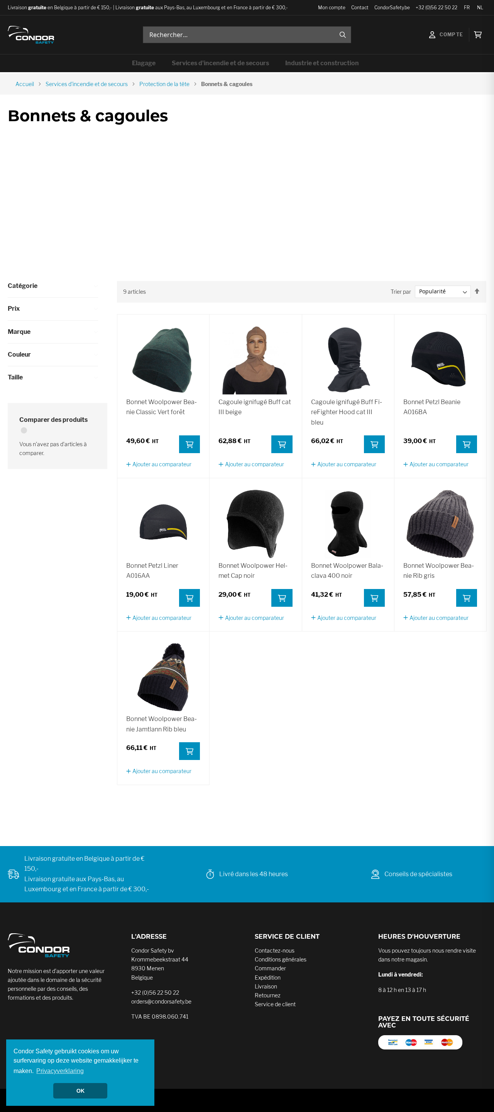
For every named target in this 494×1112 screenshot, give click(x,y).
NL (480, 7)
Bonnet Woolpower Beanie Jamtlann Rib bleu (161, 724)
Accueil (24, 84)
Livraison (266, 986)
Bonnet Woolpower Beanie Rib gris (438, 570)
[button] (158, 464)
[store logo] (31, 35)
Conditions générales (280, 959)
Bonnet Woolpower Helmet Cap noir (253, 570)
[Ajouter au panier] (189, 444)
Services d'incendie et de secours (87, 84)
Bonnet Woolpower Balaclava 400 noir (347, 570)
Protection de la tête (164, 84)
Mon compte (331, 7)
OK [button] (80, 1091)
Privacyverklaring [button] (60, 1071)
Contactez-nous (274, 950)
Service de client (275, 1004)
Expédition (268, 977)
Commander (270, 968)
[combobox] (247, 34)
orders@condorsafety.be (161, 1001)
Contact (360, 7)
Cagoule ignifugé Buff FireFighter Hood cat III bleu (346, 412)
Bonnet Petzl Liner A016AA (152, 570)
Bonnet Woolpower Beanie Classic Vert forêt (161, 407)
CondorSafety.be (392, 7)
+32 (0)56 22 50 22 (436, 7)
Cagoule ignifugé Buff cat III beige (254, 407)
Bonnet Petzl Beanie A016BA (431, 407)
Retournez (268, 995)
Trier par (401, 291)
